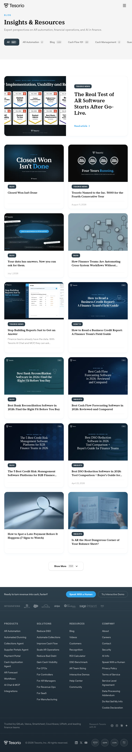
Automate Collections (48, 637)
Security (106, 649)
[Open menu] (124, 5)
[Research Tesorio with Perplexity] (117, 725)
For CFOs (42, 668)
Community (75, 686)
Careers (106, 637)
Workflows (10, 678)
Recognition (76, 649)
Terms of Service (111, 674)
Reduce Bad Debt (46, 655)
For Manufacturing (47, 699)
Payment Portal (12, 655)
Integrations (11, 691)
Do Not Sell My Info (112, 701)
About (105, 630)
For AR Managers (46, 680)
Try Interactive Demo (113, 594)
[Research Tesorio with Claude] (121, 725)
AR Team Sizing (77, 668)
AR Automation (12, 630)
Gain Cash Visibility (47, 662)
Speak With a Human (80, 594)
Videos (73, 637)
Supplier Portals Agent (16, 649)
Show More (63, 566)
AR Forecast (11, 672)
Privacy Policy (109, 668)
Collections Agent (14, 643)
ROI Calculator (77, 655)
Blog (71, 630)
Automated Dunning (15, 637)
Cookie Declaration (112, 707)
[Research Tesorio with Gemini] (126, 725)
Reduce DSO (44, 630)
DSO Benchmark (78, 662)
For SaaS (41, 693)
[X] (81, 742)
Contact (106, 643)
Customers (75, 643)
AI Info (105, 655)
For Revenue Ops (46, 686)
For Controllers (45, 674)
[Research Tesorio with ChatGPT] (112, 725)
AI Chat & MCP (12, 684)
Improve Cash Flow (47, 643)
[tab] (11, 42)
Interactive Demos (79, 674)
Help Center (76, 680)
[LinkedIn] (76, 742)
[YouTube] (86, 742)
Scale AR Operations (48, 649)
